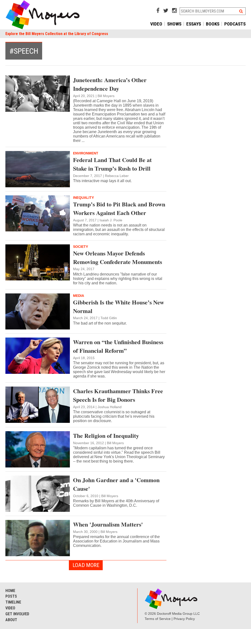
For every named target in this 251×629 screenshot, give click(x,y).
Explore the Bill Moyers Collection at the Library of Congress (56, 33)
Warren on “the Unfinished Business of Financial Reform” (118, 346)
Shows (174, 24)
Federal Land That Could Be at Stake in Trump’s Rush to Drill (112, 164)
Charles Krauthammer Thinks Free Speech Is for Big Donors (118, 395)
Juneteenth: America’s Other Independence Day (110, 84)
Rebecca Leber (117, 176)
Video (156, 24)
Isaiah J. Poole (111, 220)
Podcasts (235, 24)
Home (10, 590)
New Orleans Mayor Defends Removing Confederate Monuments (117, 257)
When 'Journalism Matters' (108, 524)
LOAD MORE (86, 565)
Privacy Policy (184, 619)
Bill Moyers (106, 96)
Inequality (83, 198)
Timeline (13, 602)
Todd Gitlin (108, 318)
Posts (11, 596)
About (11, 619)
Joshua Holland (110, 407)
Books (212, 24)
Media (78, 296)
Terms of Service (158, 619)
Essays (193, 24)
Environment (85, 153)
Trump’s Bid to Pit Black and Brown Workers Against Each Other (119, 208)
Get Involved (17, 614)
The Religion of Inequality (106, 435)
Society (80, 247)
